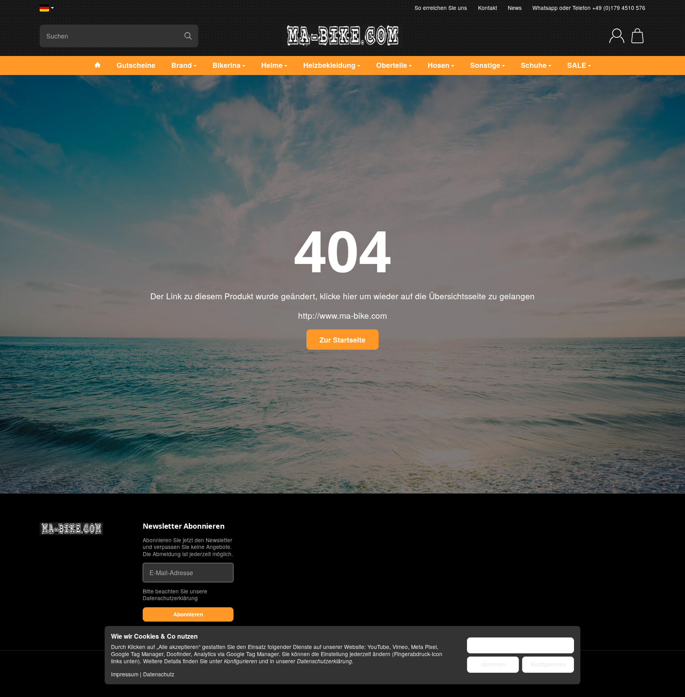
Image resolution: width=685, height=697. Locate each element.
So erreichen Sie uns (441, 8)
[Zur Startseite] (342, 36)
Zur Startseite (342, 340)
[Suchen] (188, 36)
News (515, 8)
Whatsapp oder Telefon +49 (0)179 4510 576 (588, 8)
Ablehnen (493, 664)
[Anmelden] (617, 36)
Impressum (124, 674)
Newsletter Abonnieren (184, 526)
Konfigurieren (548, 664)
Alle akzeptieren (520, 645)
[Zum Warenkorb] (637, 36)
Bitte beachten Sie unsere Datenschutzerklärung (175, 594)
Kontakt (487, 8)
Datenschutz (158, 674)
